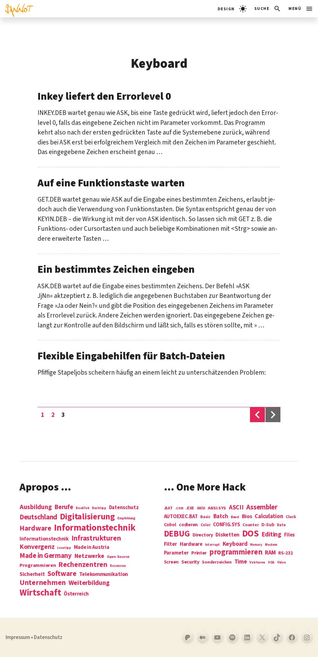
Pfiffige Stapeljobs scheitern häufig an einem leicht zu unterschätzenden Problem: (152, 372)
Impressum (18, 637)
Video (281, 562)
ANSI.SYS (217, 508)
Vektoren (257, 562)
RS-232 (285, 553)
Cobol (170, 525)
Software (62, 573)
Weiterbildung (89, 583)
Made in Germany (46, 555)
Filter (170, 544)
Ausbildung (36, 507)
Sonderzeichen (217, 562)
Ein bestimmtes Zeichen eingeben (116, 269)
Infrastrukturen (96, 538)
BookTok (82, 508)
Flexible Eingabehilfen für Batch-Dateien (131, 356)
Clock (291, 517)
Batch (220, 516)
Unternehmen (43, 582)
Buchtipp (99, 508)
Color (206, 525)
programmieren (235, 552)
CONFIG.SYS (226, 525)
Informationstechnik (44, 539)
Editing (271, 535)
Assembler (262, 507)
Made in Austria (91, 547)
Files (289, 535)
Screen (171, 562)
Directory (203, 535)
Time (240, 561)
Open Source (118, 556)
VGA (271, 562)
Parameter (176, 553)
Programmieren (38, 565)
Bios (247, 516)
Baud (235, 517)
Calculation (269, 516)
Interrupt (212, 545)
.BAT (168, 508)
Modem (271, 545)
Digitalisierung (87, 517)
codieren (188, 525)
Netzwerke (89, 556)
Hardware (35, 528)
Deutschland (38, 517)
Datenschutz (124, 507)
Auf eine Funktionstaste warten (111, 183)
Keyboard (235, 544)
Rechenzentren (82, 564)
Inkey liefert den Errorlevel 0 (104, 96)
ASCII (236, 508)
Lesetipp (64, 548)
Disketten (227, 535)
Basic (205, 517)
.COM (179, 508)
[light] (232, 8)
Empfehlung (126, 518)
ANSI (201, 508)
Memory (256, 545)
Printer (199, 553)
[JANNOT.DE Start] (16, 8)
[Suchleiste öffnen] (268, 8)
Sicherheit (32, 574)
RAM (270, 553)
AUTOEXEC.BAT (181, 516)
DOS (250, 534)
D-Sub (268, 525)
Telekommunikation (103, 574)
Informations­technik (94, 528)
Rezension (118, 566)
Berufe (63, 507)
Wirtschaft (40, 593)
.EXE (190, 508)
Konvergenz (37, 547)
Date (281, 525)
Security (190, 562)
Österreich (76, 594)
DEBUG (177, 534)
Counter (251, 525)
